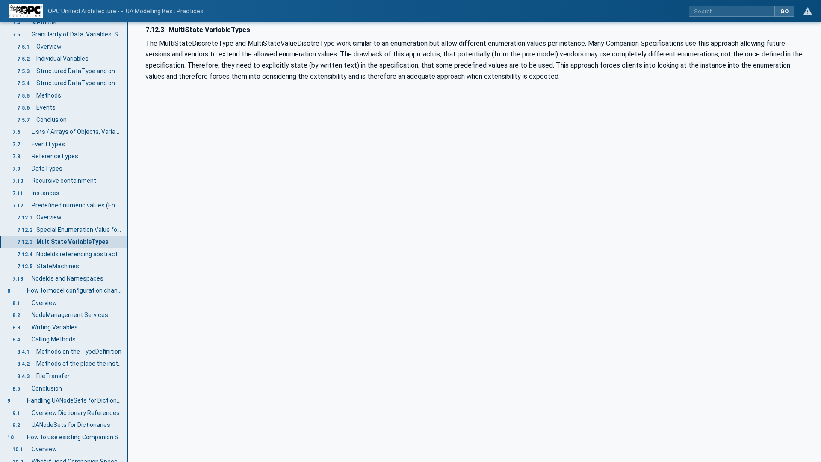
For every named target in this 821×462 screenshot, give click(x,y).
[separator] (128, 242)
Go (784, 11)
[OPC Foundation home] (26, 11)
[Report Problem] (807, 11)
